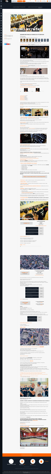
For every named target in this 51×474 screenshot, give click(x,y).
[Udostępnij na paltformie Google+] (8, 44)
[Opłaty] (1, 13)
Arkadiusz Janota (22, 98)
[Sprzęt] (1, 30)
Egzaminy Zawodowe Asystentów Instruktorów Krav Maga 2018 (35, 7)
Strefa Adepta (20, 1)
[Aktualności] (1, 3)
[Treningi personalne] (1, 28)
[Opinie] (1, 40)
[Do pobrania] (1, 45)
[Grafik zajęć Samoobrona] (1, 8)
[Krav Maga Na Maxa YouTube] (14, 1)
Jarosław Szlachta (22, 95)
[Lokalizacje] (1, 42)
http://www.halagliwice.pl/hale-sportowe (41, 225)
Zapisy (24, 1)
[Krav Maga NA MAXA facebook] (12, 1)
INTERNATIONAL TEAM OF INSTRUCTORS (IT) (26, 84)
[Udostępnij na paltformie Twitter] (5, 44)
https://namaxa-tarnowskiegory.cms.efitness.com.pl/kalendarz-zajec (29, 158)
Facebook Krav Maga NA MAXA (24, 426)
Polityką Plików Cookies (25, 471)
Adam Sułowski (22, 96)
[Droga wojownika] (1, 25)
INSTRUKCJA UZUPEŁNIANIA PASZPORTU (27, 192)
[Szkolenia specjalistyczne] (1, 23)
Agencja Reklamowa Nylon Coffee (33, 468)
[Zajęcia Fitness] (1, 11)
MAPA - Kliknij (23, 327)
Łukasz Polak (22, 97)
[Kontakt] (1, 38)
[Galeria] (1, 20)
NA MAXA (21, 468)
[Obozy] (1, 16)
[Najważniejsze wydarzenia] (1, 18)
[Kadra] (1, 33)
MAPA (21, 244)
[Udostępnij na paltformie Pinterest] (7, 44)
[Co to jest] (1, 6)
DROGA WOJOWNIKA (23, 122)
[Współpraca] (1, 35)
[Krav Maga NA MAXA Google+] (13, 1)
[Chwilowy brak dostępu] (16, 1)
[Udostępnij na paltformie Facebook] (6, 44)
